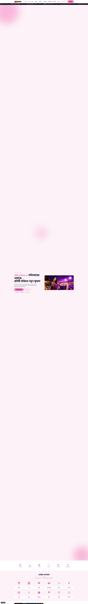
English (26, 1)
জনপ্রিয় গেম (50, 1)
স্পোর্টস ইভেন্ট (45, 1)
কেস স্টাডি (40, 1)
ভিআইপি (54, 1)
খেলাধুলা (36, 1)
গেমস (32, 1)
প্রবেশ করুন (64, 1)
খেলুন (19, 584)
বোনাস (58, 1)
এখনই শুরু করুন (19, 289)
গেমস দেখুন (27, 289)
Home (29, 1)
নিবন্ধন (71, 1)
